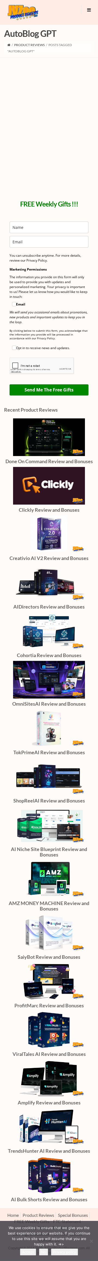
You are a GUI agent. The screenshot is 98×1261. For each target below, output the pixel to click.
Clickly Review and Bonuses (49, 510)
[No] (91, 1241)
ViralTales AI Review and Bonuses (49, 1054)
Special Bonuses (73, 1215)
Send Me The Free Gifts (49, 390)
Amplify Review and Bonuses (49, 1103)
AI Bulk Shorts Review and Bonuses (49, 1199)
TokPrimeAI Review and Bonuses (49, 752)
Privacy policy (64, 1252)
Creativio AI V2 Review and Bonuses (49, 558)
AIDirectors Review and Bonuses (49, 607)
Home (13, 1215)
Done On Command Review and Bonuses (49, 461)
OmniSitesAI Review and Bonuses (49, 704)
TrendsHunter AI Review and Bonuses (49, 1151)
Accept (28, 1252)
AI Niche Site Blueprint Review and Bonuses (49, 852)
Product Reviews (29, 45)
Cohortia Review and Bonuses (49, 655)
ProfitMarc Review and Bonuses (49, 1005)
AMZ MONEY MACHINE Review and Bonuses (49, 906)
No (43, 1252)
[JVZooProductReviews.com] (22, 12)
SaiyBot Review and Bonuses (49, 957)
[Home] (8, 45)
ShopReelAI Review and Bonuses (49, 801)
